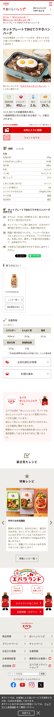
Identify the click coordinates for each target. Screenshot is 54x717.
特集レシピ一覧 (27, 558)
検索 (43, 674)
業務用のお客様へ (38, 658)
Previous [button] (3, 523)
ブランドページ (10, 643)
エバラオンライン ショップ (38, 666)
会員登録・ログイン (27, 612)
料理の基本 (27, 374)
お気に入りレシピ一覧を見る (39, 125)
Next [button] (51, 523)
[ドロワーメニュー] (50, 4)
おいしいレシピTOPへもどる (39, 9)
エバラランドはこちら (27, 603)
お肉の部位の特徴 (27, 362)
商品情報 (6, 636)
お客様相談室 (9, 658)
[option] (27, 519)
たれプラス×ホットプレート (33, 85)
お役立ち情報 (9, 651)
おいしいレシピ (37, 636)
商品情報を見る (13, 307)
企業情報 (33, 651)
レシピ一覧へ (13, 299)
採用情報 (6, 666)
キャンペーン (36, 643)
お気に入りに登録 (33, 130)
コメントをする (32, 137)
